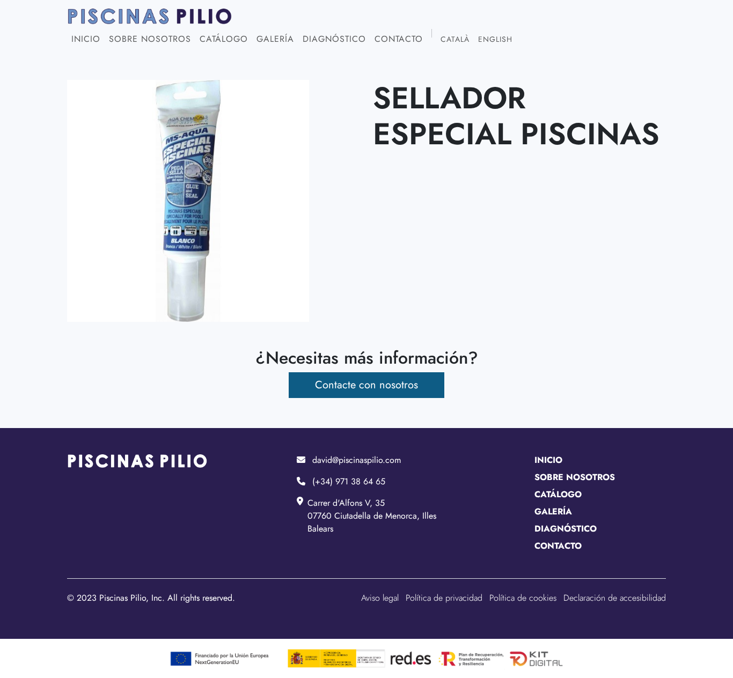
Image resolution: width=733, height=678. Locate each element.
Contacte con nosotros (366, 385)
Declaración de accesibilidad (614, 598)
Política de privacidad (444, 598)
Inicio (85, 39)
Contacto (399, 39)
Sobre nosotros (150, 39)
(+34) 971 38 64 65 (348, 481)
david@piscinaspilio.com (356, 460)
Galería (275, 39)
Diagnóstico (334, 39)
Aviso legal (380, 598)
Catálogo (224, 39)
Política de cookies (522, 598)
